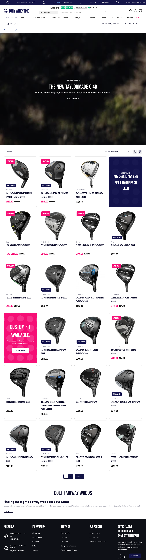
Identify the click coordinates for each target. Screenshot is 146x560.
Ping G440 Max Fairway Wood (123, 245)
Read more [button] (8, 511)
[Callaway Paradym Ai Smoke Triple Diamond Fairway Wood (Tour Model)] (55, 382)
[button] (48, 12)
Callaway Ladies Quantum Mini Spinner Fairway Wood (19, 195)
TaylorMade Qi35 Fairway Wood (54, 245)
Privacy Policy (95, 533)
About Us (36, 533)
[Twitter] (8, 24)
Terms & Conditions (98, 542)
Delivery (35, 542)
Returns (35, 546)
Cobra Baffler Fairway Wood (18, 402)
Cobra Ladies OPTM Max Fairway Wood (124, 459)
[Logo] (16, 11)
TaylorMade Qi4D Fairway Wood (54, 297)
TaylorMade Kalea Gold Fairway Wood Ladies (89, 195)
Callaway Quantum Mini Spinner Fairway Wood (54, 195)
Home (6, 30)
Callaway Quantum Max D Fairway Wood (125, 403)
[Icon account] (135, 10)
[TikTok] (14, 24)
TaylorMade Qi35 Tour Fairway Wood (124, 351)
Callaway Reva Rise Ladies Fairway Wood (87, 351)
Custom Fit (65, 533)
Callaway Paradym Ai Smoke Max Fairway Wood (90, 299)
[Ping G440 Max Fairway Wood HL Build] (90, 437)
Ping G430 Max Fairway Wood (18, 245)
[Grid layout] (140, 152)
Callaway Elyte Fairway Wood (18, 297)
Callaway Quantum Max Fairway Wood (19, 459)
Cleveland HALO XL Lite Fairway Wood (124, 299)
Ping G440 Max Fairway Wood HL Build (89, 459)
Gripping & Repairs (68, 546)
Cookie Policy (95, 537)
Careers (35, 550)
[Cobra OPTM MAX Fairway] (90, 382)
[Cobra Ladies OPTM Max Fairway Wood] (125, 437)
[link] (12, 17)
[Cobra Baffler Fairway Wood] (20, 382)
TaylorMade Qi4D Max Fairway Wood (53, 351)
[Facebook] (5, 24)
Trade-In (64, 542)
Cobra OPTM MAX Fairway (86, 402)
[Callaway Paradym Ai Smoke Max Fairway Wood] (90, 277)
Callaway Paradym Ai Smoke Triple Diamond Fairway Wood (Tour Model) (53, 405)
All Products (37, 537)
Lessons (64, 537)
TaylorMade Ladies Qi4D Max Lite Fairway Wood (54, 459)
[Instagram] (11, 24)
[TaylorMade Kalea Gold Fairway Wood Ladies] (90, 173)
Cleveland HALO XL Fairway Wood (90, 245)
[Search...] (106, 12)
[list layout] (135, 152)
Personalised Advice (69, 550)
